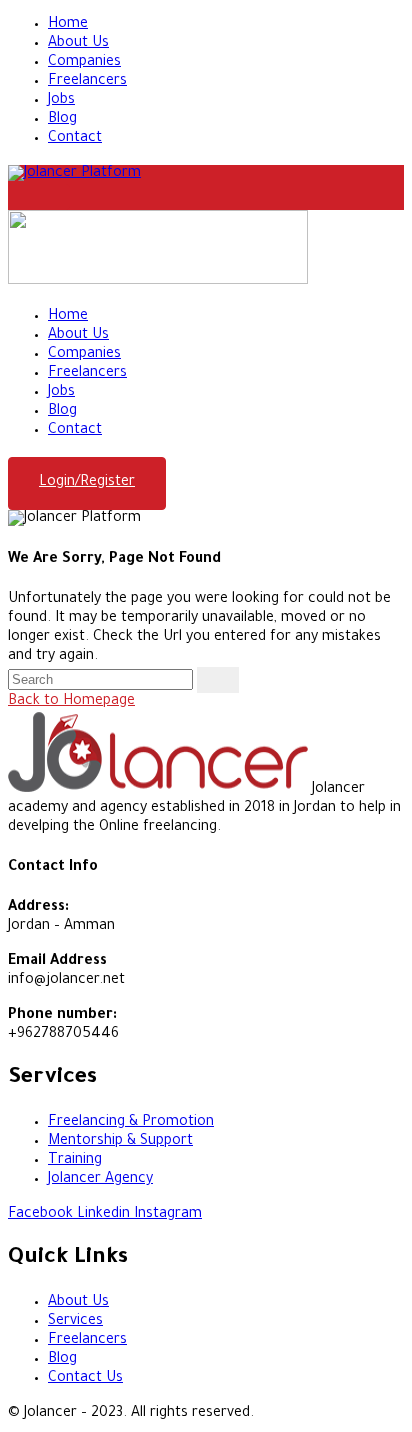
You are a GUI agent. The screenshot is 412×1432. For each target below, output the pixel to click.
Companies (84, 63)
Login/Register (87, 483)
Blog (62, 120)
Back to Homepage (71, 702)
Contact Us (85, 1379)
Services (75, 1322)
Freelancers (87, 82)
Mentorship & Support (120, 1142)
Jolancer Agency (100, 1180)
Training (75, 1161)
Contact (75, 139)
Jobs (61, 101)
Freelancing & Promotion (131, 1123)
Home (68, 25)
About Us (78, 44)
